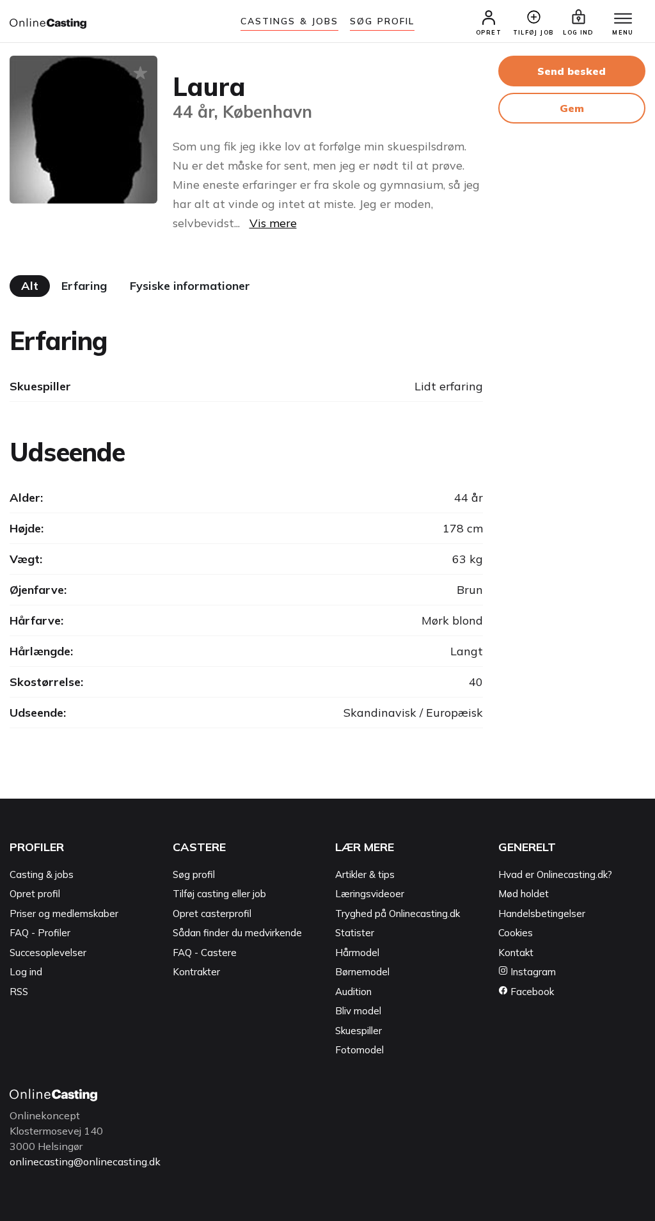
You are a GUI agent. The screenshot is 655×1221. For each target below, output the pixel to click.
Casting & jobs (42, 874)
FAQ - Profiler (40, 933)
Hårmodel (357, 952)
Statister (354, 933)
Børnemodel (362, 972)
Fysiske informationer (190, 285)
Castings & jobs (290, 21)
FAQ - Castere (205, 952)
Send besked (571, 71)
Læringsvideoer (369, 894)
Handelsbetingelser (541, 913)
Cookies (515, 933)
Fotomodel (359, 1050)
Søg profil (194, 874)
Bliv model (358, 1011)
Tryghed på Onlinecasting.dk (397, 913)
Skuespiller (358, 1031)
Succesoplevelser (48, 952)
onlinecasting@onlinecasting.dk (85, 1161)
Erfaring (84, 285)
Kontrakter (196, 972)
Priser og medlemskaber (64, 913)
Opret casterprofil (212, 913)
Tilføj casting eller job (219, 894)
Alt (29, 285)
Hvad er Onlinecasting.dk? (555, 874)
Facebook (531, 992)
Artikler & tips (365, 874)
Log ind (26, 972)
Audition (353, 992)
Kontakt (515, 952)
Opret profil (35, 894)
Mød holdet (523, 894)
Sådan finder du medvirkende (237, 933)
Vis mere (273, 223)
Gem (572, 108)
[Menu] (623, 19)
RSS (19, 992)
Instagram (532, 972)
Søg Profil (382, 21)
